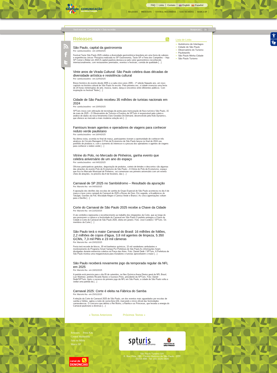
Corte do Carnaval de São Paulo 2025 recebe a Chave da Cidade (119, 207)
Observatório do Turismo (190, 50)
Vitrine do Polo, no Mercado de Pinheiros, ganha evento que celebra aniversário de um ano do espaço (116, 157)
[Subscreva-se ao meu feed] (65, 46)
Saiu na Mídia (187, 12)
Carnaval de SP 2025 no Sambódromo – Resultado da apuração (119, 183)
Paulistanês (184, 52)
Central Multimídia (165, 12)
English (186, 5)
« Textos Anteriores (100, 314)
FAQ (153, 5)
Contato (171, 5)
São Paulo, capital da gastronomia (97, 47)
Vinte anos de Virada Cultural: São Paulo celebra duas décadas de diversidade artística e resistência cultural (120, 73)
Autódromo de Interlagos (190, 44)
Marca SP (202, 12)
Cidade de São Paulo (189, 47)
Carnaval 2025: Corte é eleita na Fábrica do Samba (109, 291)
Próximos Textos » (134, 314)
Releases (133, 12)
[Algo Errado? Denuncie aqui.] (78, 365)
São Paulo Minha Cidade (190, 55)
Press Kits (146, 12)
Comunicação (93, 29)
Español (198, 5)
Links (161, 5)
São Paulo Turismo (187, 58)
